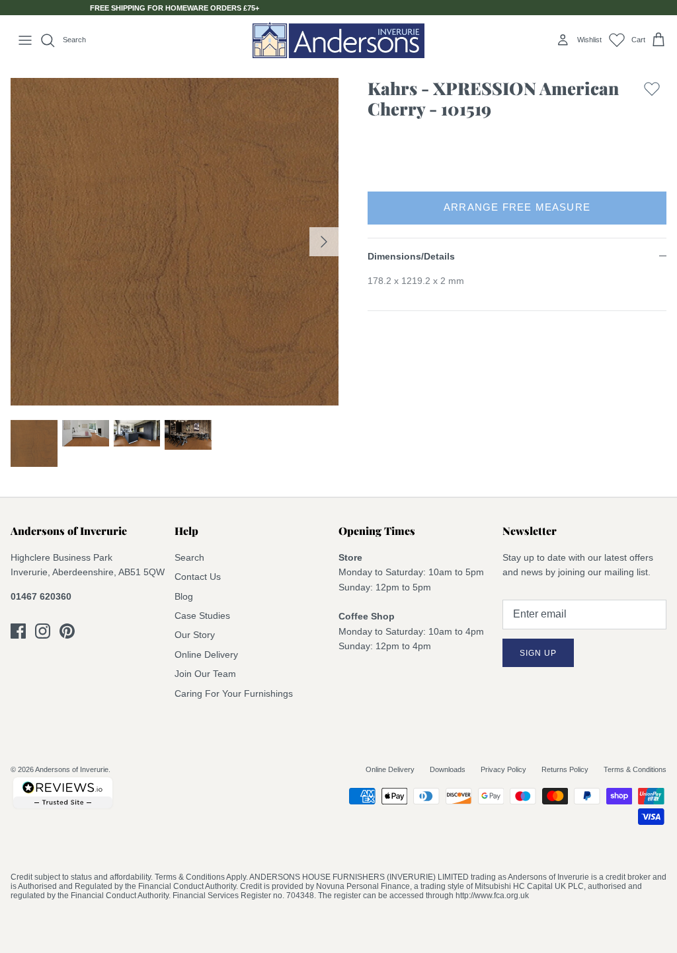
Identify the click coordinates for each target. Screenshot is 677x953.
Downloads (447, 769)
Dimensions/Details (411, 256)
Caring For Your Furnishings (234, 693)
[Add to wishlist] (651, 101)
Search (189, 557)
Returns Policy (564, 769)
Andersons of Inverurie (71, 769)
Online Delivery (206, 654)
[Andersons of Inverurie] (338, 40)
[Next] (323, 241)
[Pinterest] (67, 631)
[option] (174, 242)
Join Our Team (205, 673)
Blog (184, 596)
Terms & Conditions (635, 769)
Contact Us (198, 576)
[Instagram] (42, 631)
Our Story (195, 634)
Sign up (538, 653)
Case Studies (202, 615)
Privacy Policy (503, 769)
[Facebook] (18, 631)
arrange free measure (517, 207)
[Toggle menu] (25, 40)
